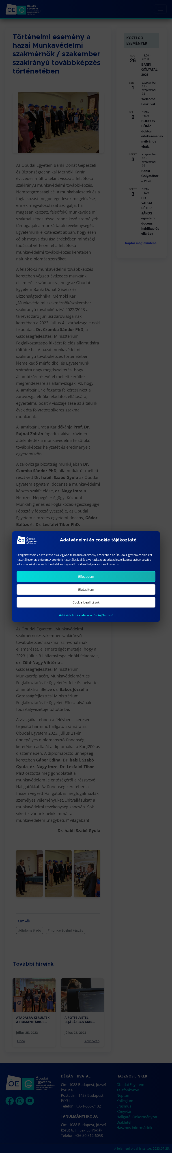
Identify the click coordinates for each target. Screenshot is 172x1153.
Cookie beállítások (86, 602)
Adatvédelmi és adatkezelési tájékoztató (86, 615)
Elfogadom (86, 576)
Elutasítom (86, 589)
